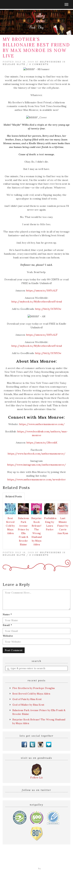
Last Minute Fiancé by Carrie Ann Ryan (62, 526)
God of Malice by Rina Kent (28, 704)
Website (8, 635)
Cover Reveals (60, 859)
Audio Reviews (41, 859)
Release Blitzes (14, 863)
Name (7, 614)
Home (6, 859)
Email (7, 625)
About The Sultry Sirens (39, 863)
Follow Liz (36, 777)
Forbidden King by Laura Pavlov (50, 524)
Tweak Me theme (27, 868)
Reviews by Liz (21, 859)
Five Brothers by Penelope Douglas (33, 688)
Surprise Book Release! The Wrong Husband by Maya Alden (36, 531)
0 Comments (39, 64)
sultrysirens (50, 61)
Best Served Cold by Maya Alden (10, 526)
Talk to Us (62, 863)
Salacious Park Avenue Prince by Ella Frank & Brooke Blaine (23, 531)
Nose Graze (49, 868)
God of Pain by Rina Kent (27, 699)
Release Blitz (14, 64)
